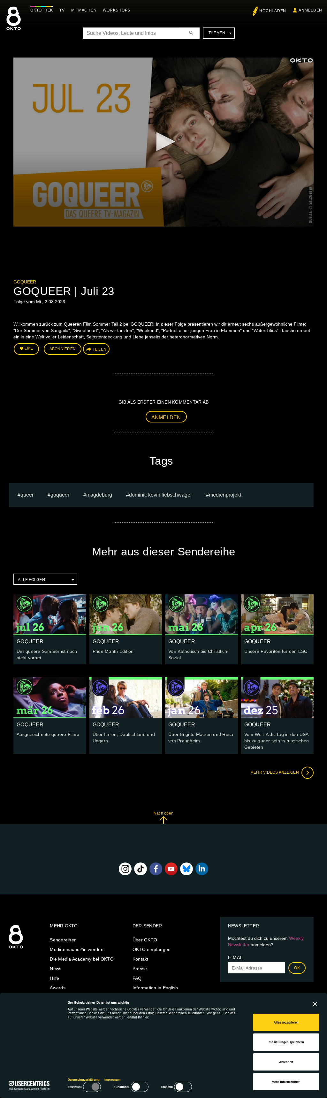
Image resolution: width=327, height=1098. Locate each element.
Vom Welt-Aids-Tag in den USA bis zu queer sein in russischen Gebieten (276, 741)
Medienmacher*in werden (76, 949)
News (55, 968)
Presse (140, 968)
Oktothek (41, 10)
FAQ (137, 978)
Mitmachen (84, 10)
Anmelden (166, 417)
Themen (217, 33)
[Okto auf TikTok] (140, 868)
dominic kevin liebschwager (160, 495)
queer (27, 495)
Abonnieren (62, 349)
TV (62, 10)
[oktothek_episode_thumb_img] (49, 614)
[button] (163, 142)
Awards (57, 987)
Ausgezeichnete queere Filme (48, 734)
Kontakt (140, 959)
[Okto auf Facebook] (155, 868)
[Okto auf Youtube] (171, 868)
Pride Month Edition (113, 651)
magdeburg (99, 495)
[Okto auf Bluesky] (186, 868)
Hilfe (54, 978)
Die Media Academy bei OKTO (82, 959)
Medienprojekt (225, 495)
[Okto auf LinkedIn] (201, 868)
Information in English (155, 987)
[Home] (16, 949)
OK (297, 968)
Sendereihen (63, 939)
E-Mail (236, 957)
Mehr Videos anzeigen (275, 772)
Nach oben (163, 813)
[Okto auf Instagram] (125, 868)
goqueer (59, 495)
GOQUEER (24, 281)
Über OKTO (145, 939)
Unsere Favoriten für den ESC (276, 651)
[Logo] (301, 60)
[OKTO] (13, 24)
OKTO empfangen (152, 949)
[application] (163, 142)
